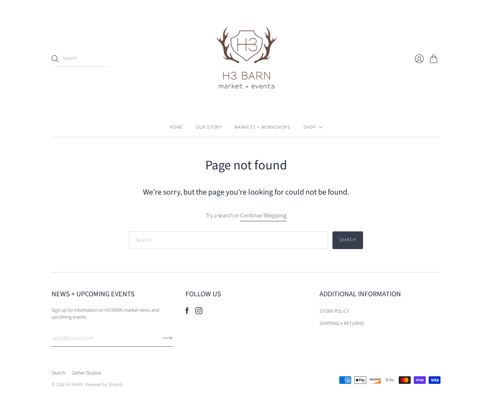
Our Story (209, 127)
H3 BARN (74, 384)
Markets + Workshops (262, 127)
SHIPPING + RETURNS (341, 323)
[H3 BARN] (246, 58)
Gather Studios (86, 373)
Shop (309, 127)
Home (176, 127)
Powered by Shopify (104, 384)
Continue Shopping (263, 215)
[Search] (55, 58)
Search (58, 373)
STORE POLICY (334, 311)
